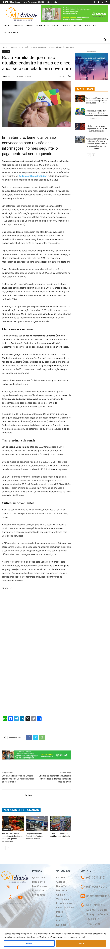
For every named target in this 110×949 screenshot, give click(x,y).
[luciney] (13, 795)
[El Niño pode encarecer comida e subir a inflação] (60, 823)
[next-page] (8, 848)
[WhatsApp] (102, 2)
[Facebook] (94, 2)
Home (4, 47)
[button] (104, 39)
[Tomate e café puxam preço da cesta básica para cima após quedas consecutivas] (13, 823)
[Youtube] (106, 2)
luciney (7, 76)
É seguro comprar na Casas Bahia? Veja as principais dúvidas (34, 836)
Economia (13, 47)
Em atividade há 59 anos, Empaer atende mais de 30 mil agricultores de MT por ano (18, 778)
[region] (55, 938)
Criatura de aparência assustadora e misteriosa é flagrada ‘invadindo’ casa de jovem (55, 778)
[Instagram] (98, 2)
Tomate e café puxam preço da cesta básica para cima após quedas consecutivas (97, 100)
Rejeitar (29, 943)
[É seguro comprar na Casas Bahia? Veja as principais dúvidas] (36, 823)
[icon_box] (93, 889)
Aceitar (81, 943)
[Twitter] (35, 737)
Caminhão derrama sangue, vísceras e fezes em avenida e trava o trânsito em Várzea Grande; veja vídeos (97, 143)
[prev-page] (4, 848)
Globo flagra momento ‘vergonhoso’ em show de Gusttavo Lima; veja (96, 128)
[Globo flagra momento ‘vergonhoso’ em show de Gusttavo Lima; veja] (80, 126)
